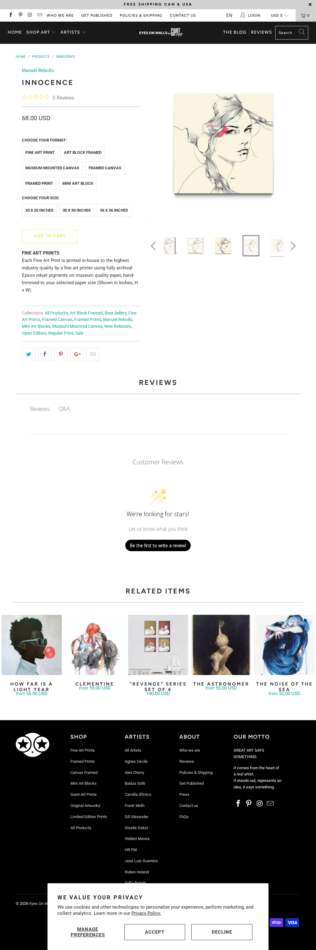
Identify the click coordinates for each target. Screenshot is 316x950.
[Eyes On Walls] (161, 33)
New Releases (117, 326)
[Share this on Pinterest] (60, 354)
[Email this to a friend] (92, 354)
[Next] (292, 145)
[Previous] (154, 145)
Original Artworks (85, 805)
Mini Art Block (77, 183)
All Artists (133, 750)
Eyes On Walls (41, 903)
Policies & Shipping (141, 15)
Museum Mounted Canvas (52, 168)
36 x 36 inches (114, 210)
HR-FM (131, 849)
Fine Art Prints (82, 750)
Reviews (261, 32)
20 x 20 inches (39, 210)
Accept (154, 932)
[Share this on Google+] (76, 354)
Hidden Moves (137, 838)
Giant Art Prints (83, 794)
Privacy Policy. (146, 913)
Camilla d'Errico (138, 794)
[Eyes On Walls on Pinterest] (20, 15)
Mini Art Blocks (36, 326)
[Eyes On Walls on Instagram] (29, 15)
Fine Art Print (40, 152)
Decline (222, 932)
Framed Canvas (105, 168)
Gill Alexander (136, 816)
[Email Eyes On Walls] (39, 15)
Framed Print (39, 183)
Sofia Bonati (135, 882)
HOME (15, 32)
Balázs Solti (135, 783)
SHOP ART (38, 32)
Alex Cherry (134, 772)
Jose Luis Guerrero (141, 861)
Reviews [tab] (40, 408)
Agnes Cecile (136, 761)
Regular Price (60, 333)
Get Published (96, 15)
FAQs (184, 816)
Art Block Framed (83, 152)
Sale (79, 333)
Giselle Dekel (136, 827)
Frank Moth (134, 805)
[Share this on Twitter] (28, 354)
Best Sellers (116, 312)
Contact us (183, 15)
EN (229, 15)
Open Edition (34, 333)
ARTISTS (70, 32)
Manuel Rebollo (38, 70)
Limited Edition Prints (88, 816)
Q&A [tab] (64, 408)
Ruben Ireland (137, 872)
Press (184, 794)
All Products (56, 312)
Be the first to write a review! (158, 545)
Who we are (60, 15)
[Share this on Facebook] (44, 354)
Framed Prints (87, 319)
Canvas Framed (84, 772)
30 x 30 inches (77, 210)
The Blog (235, 32)
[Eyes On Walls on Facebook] (10, 15)
